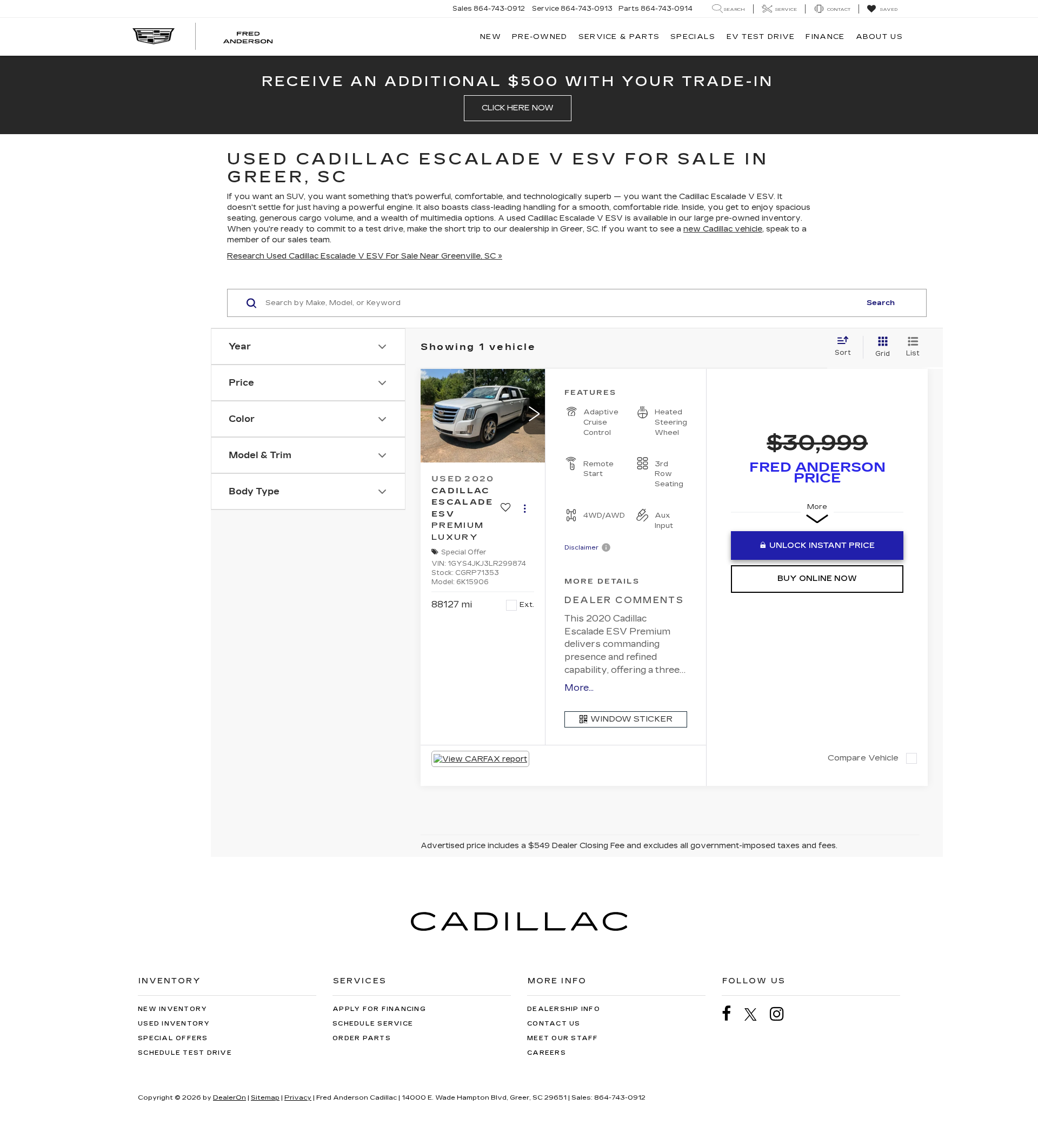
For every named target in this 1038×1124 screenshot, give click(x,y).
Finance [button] (825, 36)
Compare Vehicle (863, 758)
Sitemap (265, 1097)
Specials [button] (692, 36)
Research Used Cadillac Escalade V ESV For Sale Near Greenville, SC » (364, 256)
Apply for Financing (379, 1009)
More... (579, 688)
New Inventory (172, 1009)
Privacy (297, 1097)
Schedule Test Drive (185, 1052)
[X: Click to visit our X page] (756, 1014)
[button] (534, 415)
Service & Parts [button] (619, 36)
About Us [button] (879, 36)
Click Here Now (518, 108)
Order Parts (361, 1038)
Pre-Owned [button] (540, 36)
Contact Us (554, 1023)
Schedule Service (372, 1023)
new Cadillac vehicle (722, 229)
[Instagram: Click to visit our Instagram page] (782, 1013)
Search (881, 303)
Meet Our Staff (562, 1038)
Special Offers (173, 1038)
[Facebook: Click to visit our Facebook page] (732, 1013)
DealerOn (229, 1097)
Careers (546, 1052)
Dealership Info (563, 1009)
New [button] (490, 36)
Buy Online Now (817, 578)
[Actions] (524, 508)
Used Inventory (174, 1023)
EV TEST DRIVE (761, 36)
